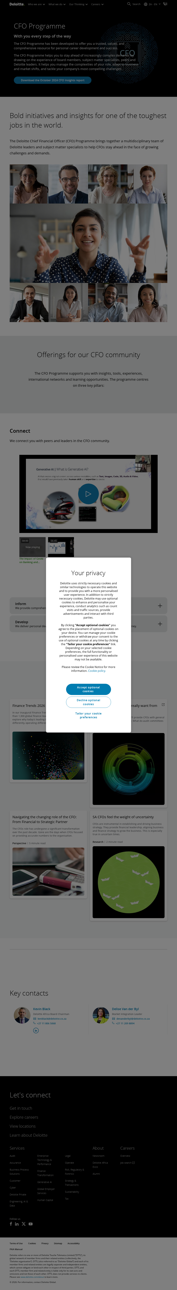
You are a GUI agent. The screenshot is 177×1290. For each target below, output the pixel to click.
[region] (88, 645)
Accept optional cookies (88, 689)
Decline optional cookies (88, 702)
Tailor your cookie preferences (88, 715)
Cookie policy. (97, 671)
